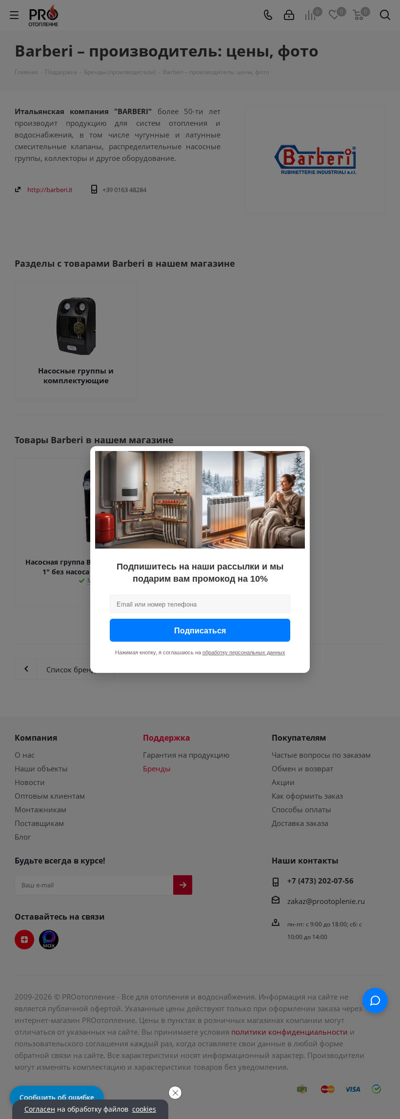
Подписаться (200, 630)
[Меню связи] (375, 1000)
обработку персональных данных (243, 652)
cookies (144, 1109)
